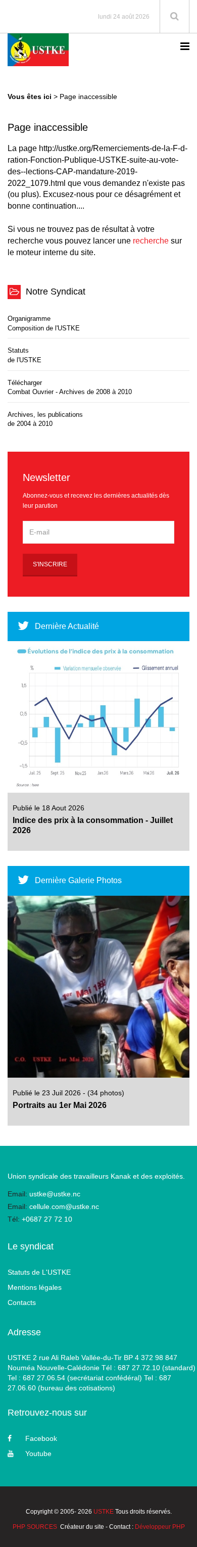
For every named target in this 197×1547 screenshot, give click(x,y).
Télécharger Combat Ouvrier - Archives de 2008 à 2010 (70, 387)
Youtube (38, 1453)
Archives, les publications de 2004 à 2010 (45, 419)
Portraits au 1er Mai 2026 (60, 1105)
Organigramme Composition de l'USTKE (44, 323)
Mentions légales (35, 1287)
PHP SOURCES (35, 1526)
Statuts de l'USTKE (24, 355)
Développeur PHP (160, 1526)
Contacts (22, 1302)
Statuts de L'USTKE (39, 1272)
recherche (151, 240)
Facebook (41, 1438)
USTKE (103, 1511)
